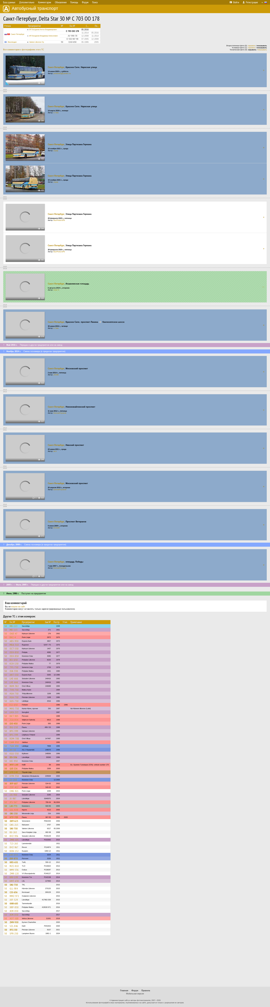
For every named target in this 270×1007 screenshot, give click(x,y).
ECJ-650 (14, 704)
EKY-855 (14, 854)
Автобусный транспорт (35, 8)
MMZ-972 (14, 896)
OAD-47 (14, 633)
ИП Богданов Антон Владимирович (43, 29)
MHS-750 (14, 708)
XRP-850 (14, 907)
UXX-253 (14, 712)
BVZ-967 (14, 847)
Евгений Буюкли (59, 413)
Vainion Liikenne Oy (36, 42)
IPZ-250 (13, 929)
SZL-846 (14, 925)
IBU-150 (14, 727)
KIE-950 (14, 761)
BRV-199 (14, 877)
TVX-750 (14, 689)
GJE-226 (14, 768)
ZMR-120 (14, 873)
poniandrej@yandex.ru (62, 73)
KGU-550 (14, 753)
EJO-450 (14, 723)
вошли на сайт (18, 606)
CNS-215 (14, 824)
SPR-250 (14, 933)
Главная (124, 990)
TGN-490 (14, 746)
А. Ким (56, 113)
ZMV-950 (14, 922)
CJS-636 (14, 892)
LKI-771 (14, 806)
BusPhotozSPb (59, 220)
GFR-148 (14, 772)
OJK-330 (14, 671)
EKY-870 (14, 858)
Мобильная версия (135, 993)
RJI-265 (13, 832)
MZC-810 (14, 866)
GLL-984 (14, 888)
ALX (55, 451)
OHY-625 (14, 821)
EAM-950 (14, 742)
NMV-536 (14, 869)
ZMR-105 (14, 839)
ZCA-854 (14, 719)
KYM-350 (14, 776)
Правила (145, 990)
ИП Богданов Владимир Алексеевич (43, 36)
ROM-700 (14, 738)
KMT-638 (14, 881)
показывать (262, 50)
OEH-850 (14, 652)
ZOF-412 (14, 787)
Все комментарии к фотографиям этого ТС (23, 49)
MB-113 (14, 626)
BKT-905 (14, 716)
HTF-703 (14, 817)
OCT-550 (14, 648)
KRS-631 (14, 862)
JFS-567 (14, 802)
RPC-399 (14, 731)
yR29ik (56, 375)
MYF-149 (14, 764)
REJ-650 (14, 659)
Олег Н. (56, 290)
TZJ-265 (14, 843)
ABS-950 (14, 641)
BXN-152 (14, 851)
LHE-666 (14, 678)
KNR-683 (14, 903)
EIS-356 (13, 757)
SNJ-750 (14, 884)
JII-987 (13, 798)
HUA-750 (14, 693)
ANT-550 (14, 674)
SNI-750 (14, 828)
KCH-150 (14, 663)
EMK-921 (14, 791)
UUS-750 (14, 701)
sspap (55, 151)
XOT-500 (14, 918)
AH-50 (13, 749)
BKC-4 (13, 637)
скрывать (251, 46)
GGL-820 (14, 809)
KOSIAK (56, 528)
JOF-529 (14, 899)
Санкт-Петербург (17, 34)
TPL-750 (14, 667)
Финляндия (12, 42)
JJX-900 (13, 794)
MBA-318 (14, 644)
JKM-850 (14, 911)
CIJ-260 (13, 779)
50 (5, 626)
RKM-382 (14, 686)
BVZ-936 (14, 836)
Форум (134, 990)
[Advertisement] (135, 962)
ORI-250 (14, 813)
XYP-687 (14, 783)
